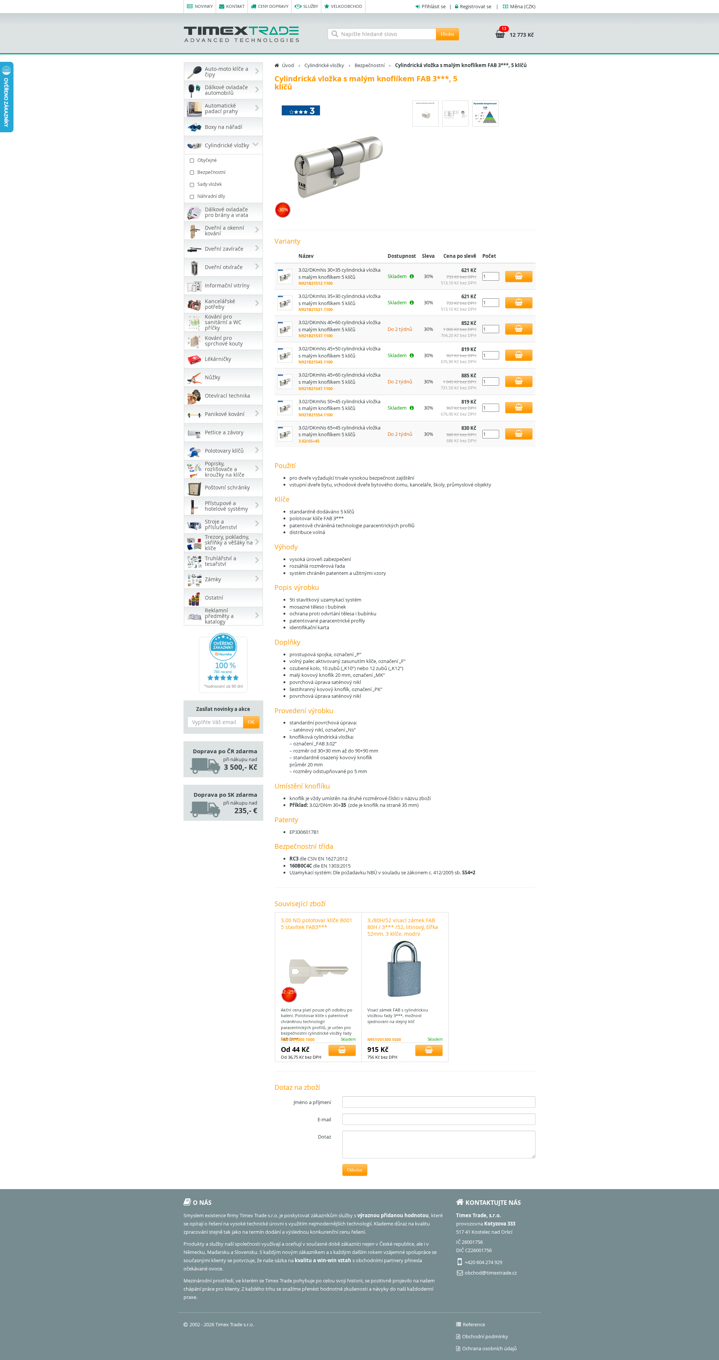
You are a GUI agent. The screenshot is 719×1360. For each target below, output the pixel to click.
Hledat (447, 34)
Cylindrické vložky (324, 65)
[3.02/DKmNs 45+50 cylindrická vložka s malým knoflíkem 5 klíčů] (284, 354)
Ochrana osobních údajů (489, 1348)
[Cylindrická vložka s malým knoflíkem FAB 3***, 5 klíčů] (337, 160)
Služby (310, 6)
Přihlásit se (434, 6)
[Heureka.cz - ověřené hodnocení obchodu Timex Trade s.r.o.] (223, 663)
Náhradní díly (211, 196)
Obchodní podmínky (485, 1336)
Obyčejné (207, 160)
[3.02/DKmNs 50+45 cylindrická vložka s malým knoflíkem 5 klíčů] (284, 407)
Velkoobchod (346, 6)
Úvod (288, 65)
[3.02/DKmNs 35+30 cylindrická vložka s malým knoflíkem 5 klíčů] (284, 302)
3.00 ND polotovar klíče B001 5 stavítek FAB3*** (316, 924)
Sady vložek (209, 184)
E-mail (324, 1119)
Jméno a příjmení (312, 1102)
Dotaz (324, 1136)
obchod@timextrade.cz (491, 1272)
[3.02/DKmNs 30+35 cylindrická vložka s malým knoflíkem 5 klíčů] (284, 275)
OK (251, 722)
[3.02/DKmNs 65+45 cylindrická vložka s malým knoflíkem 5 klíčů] (284, 433)
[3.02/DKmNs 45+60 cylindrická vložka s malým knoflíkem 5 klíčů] (284, 381)
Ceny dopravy (273, 6)
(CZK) (523, 6)
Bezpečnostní (211, 172)
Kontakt (235, 6)
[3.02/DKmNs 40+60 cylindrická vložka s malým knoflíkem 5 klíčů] (284, 328)
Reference (474, 1324)
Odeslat (354, 1170)
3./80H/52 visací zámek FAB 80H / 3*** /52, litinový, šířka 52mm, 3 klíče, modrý (402, 927)
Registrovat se (475, 6)
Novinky (204, 6)
